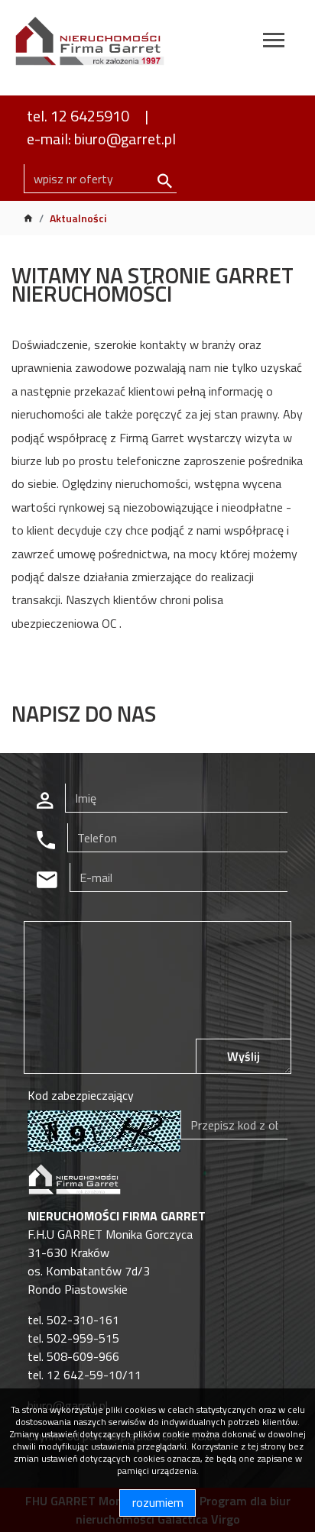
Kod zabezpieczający (81, 1095)
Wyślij (243, 1056)
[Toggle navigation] (273, 42)
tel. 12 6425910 (78, 116)
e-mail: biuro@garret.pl (101, 138)
